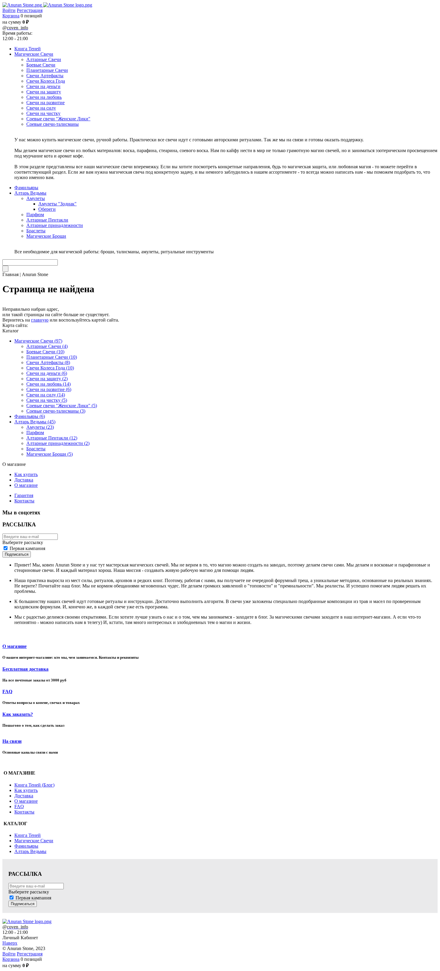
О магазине (26, 485)
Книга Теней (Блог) (34, 784)
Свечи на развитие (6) (48, 389)
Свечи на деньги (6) (46, 373)
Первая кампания (27, 548)
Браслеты (35, 448)
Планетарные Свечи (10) (51, 357)
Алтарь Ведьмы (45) (34, 421)
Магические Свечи (33, 840)
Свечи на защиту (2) (47, 378)
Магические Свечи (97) (38, 340)
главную (39, 319)
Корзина (10, 15)
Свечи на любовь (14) (48, 384)
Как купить (26, 474)
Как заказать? (17, 714)
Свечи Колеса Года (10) (50, 367)
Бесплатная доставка (25, 669)
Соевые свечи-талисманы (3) (55, 410)
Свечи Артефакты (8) (48, 362)
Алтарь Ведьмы (30, 851)
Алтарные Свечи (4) (47, 346)
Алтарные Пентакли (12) (51, 437)
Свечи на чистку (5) (46, 400)
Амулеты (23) (40, 427)
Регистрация (30, 10)
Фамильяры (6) (29, 416)
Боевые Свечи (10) (45, 351)
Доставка (23, 479)
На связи (12, 741)
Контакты (24, 500)
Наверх (9, 943)
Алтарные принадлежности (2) (57, 443)
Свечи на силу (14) (45, 394)
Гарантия (23, 495)
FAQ (7, 691)
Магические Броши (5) (49, 454)
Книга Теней (27, 835)
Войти (9, 10)
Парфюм (35, 432)
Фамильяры (26, 846)
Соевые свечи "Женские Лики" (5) (61, 405)
